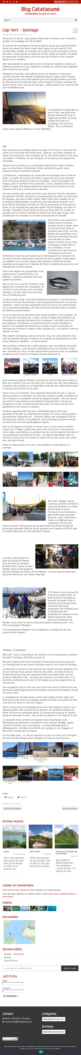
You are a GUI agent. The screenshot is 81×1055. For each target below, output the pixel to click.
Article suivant (70, 808)
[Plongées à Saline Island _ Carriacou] (7, 908)
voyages (18, 804)
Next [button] (76, 852)
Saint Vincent (11, 960)
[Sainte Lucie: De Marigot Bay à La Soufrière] (66, 836)
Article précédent (12, 808)
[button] (12, 366)
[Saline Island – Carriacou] (15, 908)
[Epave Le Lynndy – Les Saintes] (51, 908)
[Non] (78, 1049)
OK (41, 1052)
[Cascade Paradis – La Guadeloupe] (42, 908)
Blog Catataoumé (40, 9)
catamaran (12, 804)
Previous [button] (4, 852)
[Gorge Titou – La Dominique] (33, 908)
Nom (5, 981)
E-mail (7, 988)
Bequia (7, 957)
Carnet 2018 (23, 34)
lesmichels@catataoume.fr (18, 1021)
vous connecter (22, 890)
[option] (14, 850)
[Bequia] (14, 836)
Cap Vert (15, 34)
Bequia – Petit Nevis (14, 954)
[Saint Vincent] (40, 836)
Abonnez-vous (70, 968)
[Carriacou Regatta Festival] (24, 908)
